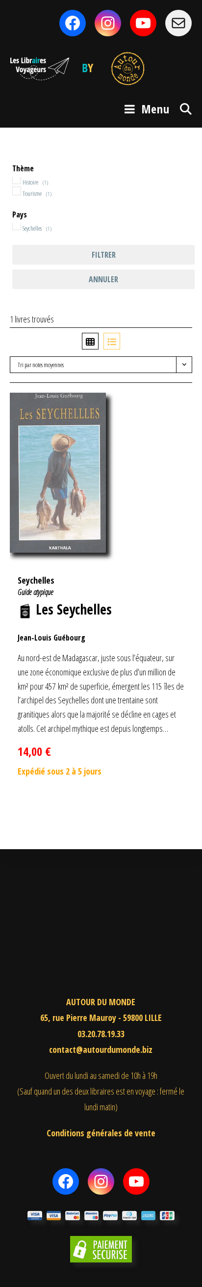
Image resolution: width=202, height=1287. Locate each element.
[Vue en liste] (111, 341)
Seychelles (36, 580)
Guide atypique (35, 592)
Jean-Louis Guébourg (51, 637)
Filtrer (104, 254)
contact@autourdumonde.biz (100, 1049)
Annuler (103, 279)
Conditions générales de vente (101, 1133)
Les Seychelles (74, 609)
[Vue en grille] (90, 341)
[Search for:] (182, 109)
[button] (169, 405)
